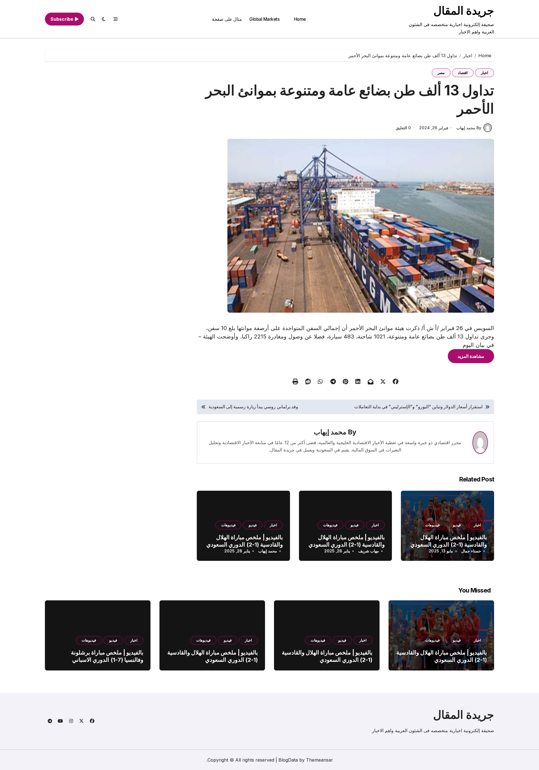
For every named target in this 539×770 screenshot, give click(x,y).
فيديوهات (432, 525)
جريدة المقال (463, 10)
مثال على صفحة (227, 19)
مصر (441, 72)
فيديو (457, 525)
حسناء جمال (471, 550)
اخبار (484, 72)
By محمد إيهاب (468, 127)
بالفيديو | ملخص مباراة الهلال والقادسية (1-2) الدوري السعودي (448, 541)
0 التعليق (403, 127)
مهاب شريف (368, 550)
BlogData (288, 760)
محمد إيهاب (330, 432)
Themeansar (319, 760)
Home (300, 19)
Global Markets (264, 19)
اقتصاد (463, 72)
